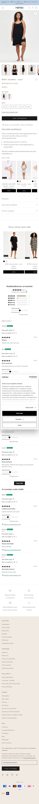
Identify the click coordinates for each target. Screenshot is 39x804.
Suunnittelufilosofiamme (8, 730)
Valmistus (4, 702)
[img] (6, 337)
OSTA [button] (13, 272)
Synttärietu (3, 1)
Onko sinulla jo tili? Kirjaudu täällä (11, 683)
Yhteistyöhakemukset (7, 643)
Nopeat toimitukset (10, 595)
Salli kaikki (19, 413)
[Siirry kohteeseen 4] (32, 70)
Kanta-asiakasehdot (7, 687)
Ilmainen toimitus (29, 595)
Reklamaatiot (5, 630)
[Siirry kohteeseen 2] (15, 70)
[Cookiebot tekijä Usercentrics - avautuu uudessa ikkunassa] (29, 377)
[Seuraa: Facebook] (3, 775)
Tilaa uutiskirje (10, 768)
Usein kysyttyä (6, 627)
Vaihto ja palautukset (7, 662)
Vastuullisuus (5, 733)
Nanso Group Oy (6, 743)
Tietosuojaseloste (6, 665)
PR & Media (5, 640)
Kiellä (19, 425)
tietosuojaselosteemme (29, 758)
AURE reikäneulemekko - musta (13, 264)
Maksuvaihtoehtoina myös (10, 607)
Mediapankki (5, 739)
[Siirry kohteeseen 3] (23, 70)
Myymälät (4, 634)
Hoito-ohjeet (5, 699)
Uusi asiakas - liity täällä (8, 680)
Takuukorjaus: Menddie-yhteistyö (11, 711)
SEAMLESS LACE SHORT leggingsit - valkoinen (9, 185)
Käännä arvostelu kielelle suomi (12, 524)
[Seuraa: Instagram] (7, 775)
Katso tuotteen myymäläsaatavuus (11, 129)
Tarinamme (5, 727)
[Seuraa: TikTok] (17, 775)
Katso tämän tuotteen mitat (10, 112)
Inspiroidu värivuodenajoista (9, 718)
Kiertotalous (5, 705)
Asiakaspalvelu (5, 624)
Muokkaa (18, 419)
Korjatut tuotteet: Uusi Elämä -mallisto (12, 715)
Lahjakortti (5, 652)
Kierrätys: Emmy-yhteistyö (9, 708)
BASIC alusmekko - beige (24, 184)
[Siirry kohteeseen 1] (6, 70)
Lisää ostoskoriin (19, 118)
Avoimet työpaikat (7, 637)
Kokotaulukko (5, 696)
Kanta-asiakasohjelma (7, 677)
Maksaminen (5, 655)
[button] (6, 83)
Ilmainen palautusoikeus (28, 607)
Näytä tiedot (29, 407)
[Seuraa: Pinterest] (12, 775)
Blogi (3, 736)
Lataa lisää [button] (19, 483)
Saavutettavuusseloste (7, 668)
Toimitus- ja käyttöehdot (8, 659)
